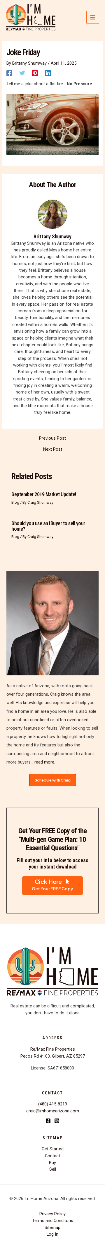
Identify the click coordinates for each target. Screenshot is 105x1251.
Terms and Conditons (52, 1220)
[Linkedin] (48, 73)
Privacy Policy (52, 1213)
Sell (52, 1169)
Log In (52, 1234)
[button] (52, 780)
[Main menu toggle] (92, 17)
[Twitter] (22, 73)
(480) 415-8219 (52, 1104)
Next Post (52, 449)
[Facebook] (9, 73)
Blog (15, 502)
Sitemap (52, 1227)
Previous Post (52, 438)
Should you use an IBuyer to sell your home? (48, 526)
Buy (52, 1162)
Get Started (53, 1149)
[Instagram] (57, 1120)
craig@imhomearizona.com (52, 1111)
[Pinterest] (35, 73)
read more (43, 762)
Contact (52, 1155)
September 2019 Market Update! (43, 494)
